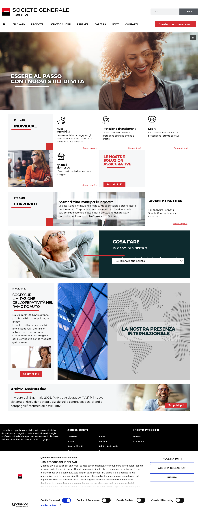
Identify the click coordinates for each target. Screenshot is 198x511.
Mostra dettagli (49, 505)
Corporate (138, 441)
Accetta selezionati (172, 468)
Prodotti (37, 24)
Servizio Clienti (60, 24)
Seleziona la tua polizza (130, 261)
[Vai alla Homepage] (36, 11)
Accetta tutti (172, 458)
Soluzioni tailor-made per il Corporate (86, 202)
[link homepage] (4, 24)
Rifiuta (172, 477)
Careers (100, 24)
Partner (82, 24)
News (115, 24)
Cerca (189, 12)
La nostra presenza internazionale (148, 331)
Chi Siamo (19, 24)
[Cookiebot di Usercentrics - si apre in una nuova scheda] (20, 505)
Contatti (131, 24)
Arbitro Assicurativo (109, 446)
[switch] (106, 500)
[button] (175, 24)
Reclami (103, 441)
